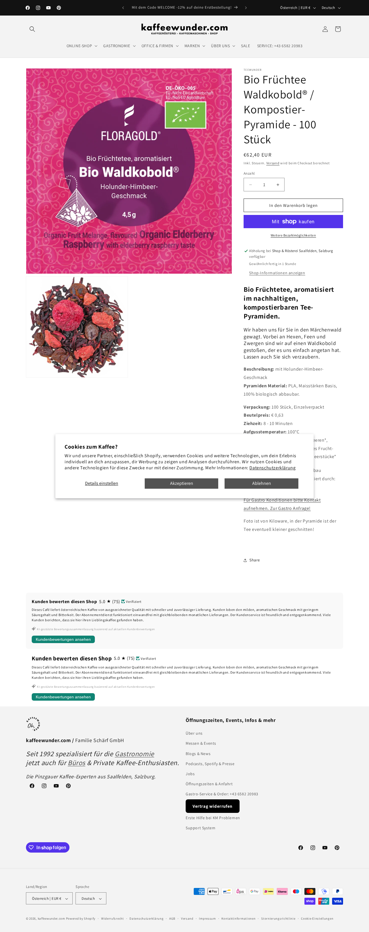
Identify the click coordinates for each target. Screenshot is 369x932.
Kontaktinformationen (238, 918)
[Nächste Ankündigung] (246, 7)
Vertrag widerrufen (213, 806)
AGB (172, 918)
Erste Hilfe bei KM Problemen (213, 817)
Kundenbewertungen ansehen (63, 639)
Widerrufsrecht (112, 918)
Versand (273, 163)
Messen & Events (201, 743)
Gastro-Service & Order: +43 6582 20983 (222, 794)
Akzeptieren (181, 484)
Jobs (190, 773)
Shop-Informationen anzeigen (277, 272)
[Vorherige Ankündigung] (123, 7)
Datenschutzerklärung (272, 468)
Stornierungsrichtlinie (278, 918)
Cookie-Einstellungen (317, 918)
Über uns (194, 733)
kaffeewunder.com (51, 919)
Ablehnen (261, 484)
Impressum (207, 918)
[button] (32, 29)
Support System (200, 827)
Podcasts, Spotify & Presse (210, 763)
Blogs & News (198, 753)
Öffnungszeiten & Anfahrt (209, 783)
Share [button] (254, 560)
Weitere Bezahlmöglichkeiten (293, 235)
